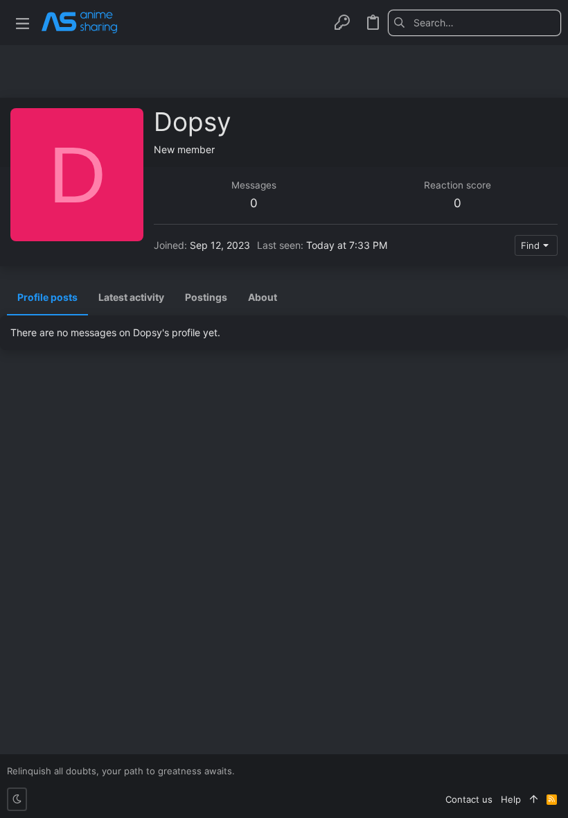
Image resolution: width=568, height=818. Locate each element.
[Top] (533, 799)
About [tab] (262, 297)
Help (511, 799)
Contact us (468, 799)
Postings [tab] (206, 297)
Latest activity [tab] (131, 297)
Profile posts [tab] (47, 297)
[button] (22, 22)
